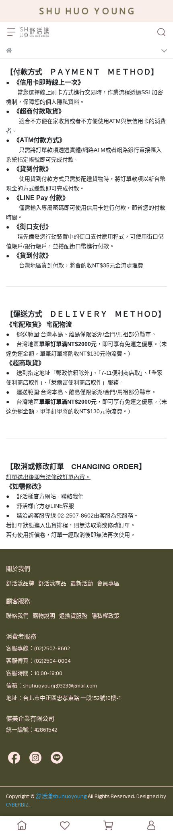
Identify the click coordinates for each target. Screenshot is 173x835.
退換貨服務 (73, 616)
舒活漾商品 (52, 583)
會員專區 (108, 583)
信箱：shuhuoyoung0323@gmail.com (51, 685)
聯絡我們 (17, 616)
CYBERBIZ (17, 804)
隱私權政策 (105, 616)
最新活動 (81, 583)
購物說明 (44, 616)
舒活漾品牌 (20, 583)
